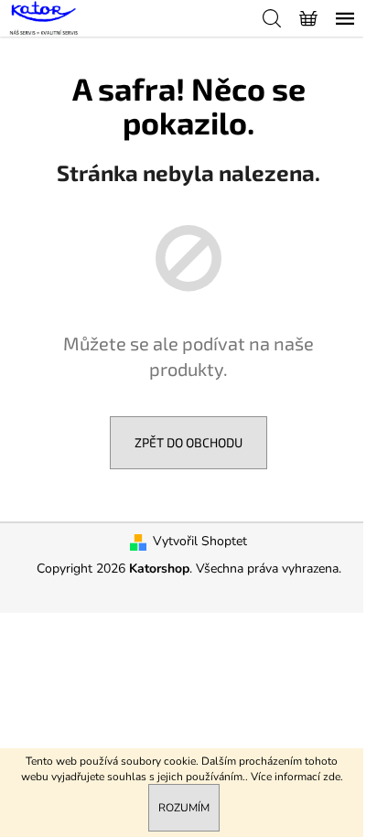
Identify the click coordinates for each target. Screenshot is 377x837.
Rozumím (184, 807)
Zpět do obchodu (188, 442)
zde (331, 776)
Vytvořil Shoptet (200, 541)
